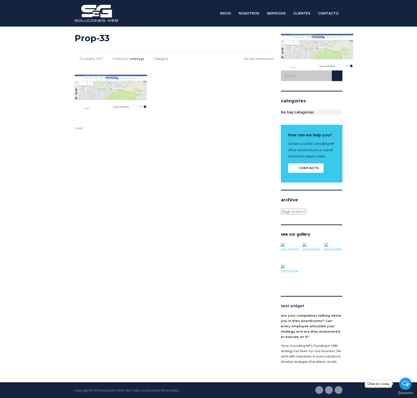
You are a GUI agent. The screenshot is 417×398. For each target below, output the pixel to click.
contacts (309, 168)
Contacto (328, 13)
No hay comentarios (259, 58)
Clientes (301, 13)
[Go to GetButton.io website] (405, 393)
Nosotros (249, 13)
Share (79, 128)
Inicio (225, 13)
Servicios (276, 13)
